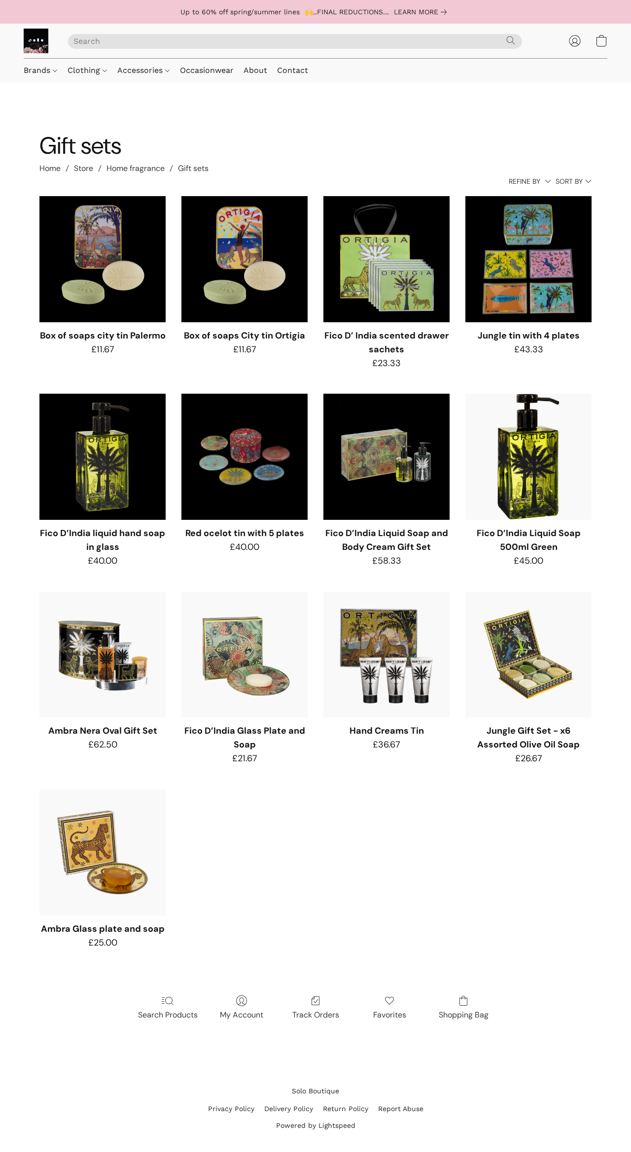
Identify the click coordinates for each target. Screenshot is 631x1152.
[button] (36, 41)
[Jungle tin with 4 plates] (528, 259)
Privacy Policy (231, 1109)
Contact (292, 70)
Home (50, 168)
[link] (422, 12)
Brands (38, 70)
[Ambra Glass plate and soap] (102, 852)
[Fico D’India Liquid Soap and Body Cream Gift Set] (386, 457)
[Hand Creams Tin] (386, 655)
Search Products (168, 1015)
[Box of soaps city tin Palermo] (102, 259)
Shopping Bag (464, 1015)
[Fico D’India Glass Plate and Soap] (244, 655)
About (255, 70)
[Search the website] (510, 40)
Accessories (141, 70)
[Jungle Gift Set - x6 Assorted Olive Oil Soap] (528, 655)
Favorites (389, 1015)
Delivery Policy (288, 1109)
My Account (241, 1015)
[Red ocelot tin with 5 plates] (244, 457)
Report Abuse (400, 1109)
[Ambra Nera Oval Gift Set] (102, 655)
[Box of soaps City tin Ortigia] (244, 259)
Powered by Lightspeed (315, 1125)
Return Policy (345, 1109)
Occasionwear (207, 70)
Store (83, 168)
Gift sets (193, 168)
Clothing (85, 70)
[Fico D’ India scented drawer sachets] (386, 259)
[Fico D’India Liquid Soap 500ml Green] (528, 457)
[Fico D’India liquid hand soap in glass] (102, 457)
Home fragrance (135, 168)
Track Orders (315, 1015)
